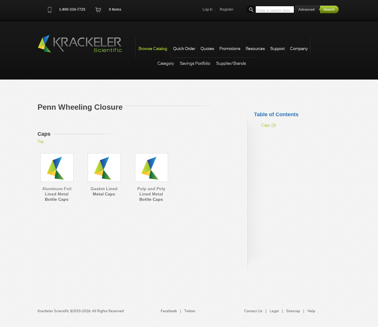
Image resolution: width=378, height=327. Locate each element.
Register (226, 9)
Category (165, 64)
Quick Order (184, 49)
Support (277, 49)
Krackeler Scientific (86, 47)
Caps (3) (268, 125)
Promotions (229, 49)
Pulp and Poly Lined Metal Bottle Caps (151, 194)
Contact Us (253, 311)
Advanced (307, 9)
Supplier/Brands (231, 64)
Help (311, 311)
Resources (255, 49)
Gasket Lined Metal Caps (104, 191)
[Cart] (98, 11)
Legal (274, 311)
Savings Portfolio (195, 64)
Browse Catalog (153, 49)
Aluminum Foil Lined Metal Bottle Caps (56, 194)
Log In (208, 9)
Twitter (189, 311)
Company (299, 49)
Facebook (169, 311)
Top (41, 141)
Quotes (207, 49)
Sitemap (293, 311)
